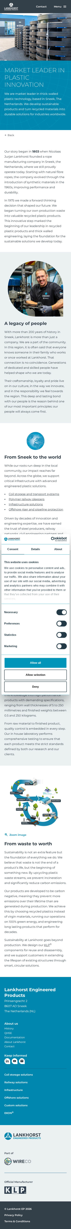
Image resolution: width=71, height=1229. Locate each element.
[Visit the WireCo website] (17, 1161)
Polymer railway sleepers (26, 499)
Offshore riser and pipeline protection (36, 509)
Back (10, 135)
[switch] (61, 623)
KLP (48, 945)
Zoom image (17, 835)
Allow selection (36, 674)
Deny (35, 686)
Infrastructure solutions (26, 504)
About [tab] (58, 549)
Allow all (35, 662)
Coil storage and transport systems (34, 494)
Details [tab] (35, 549)
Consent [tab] (12, 549)
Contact (41, 6)
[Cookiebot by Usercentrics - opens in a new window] (51, 539)
